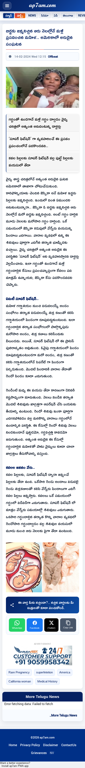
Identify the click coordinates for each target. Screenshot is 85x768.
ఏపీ (56, 15)
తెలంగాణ (68, 15)
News (32, 15)
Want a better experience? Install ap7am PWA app (15, 764)
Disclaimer (50, 745)
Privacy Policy (30, 745)
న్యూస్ (8, 15)
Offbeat (53, 56)
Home (13, 745)
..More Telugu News (63, 715)
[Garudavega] (42, 655)
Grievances (39, 753)
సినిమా (44, 15)
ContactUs (68, 745)
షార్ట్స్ (20, 15)
